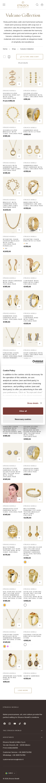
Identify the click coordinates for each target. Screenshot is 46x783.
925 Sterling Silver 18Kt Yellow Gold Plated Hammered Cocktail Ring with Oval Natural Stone (12, 595)
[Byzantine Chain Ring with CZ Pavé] (33, 223)
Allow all (23, 411)
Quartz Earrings (32, 676)
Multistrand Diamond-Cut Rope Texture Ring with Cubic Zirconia (11, 549)
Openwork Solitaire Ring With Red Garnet (12, 677)
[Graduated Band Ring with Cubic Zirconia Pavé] (33, 453)
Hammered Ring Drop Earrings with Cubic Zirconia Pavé (33, 167)
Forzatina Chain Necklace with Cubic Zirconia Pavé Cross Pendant (12, 355)
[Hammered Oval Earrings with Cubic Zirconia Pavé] (12, 300)
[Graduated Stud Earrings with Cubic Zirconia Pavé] (12, 493)
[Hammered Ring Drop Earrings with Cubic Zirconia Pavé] (33, 150)
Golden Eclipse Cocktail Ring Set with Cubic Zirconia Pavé (11, 96)
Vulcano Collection (27, 49)
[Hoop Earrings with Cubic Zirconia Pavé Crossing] (33, 337)
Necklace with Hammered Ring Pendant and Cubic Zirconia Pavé (12, 168)
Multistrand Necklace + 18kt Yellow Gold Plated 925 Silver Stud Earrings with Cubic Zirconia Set (12, 715)
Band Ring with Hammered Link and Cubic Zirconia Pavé (33, 204)
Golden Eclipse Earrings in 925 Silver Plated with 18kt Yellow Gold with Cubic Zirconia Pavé (11, 472)
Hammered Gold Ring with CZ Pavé (32, 131)
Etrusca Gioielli (9, 91)
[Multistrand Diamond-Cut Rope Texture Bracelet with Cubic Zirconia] (33, 493)
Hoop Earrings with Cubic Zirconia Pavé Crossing (33, 354)
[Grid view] (4, 56)
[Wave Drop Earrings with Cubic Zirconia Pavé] (12, 265)
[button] (4, 4)
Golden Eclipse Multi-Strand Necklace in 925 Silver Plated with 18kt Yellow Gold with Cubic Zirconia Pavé (32, 431)
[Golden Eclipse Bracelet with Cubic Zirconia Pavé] (12, 114)
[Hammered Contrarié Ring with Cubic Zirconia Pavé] (33, 300)
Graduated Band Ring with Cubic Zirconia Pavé (31, 470)
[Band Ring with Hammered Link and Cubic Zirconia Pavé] (33, 186)
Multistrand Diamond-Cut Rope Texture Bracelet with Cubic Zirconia (32, 512)
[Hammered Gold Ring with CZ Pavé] (33, 114)
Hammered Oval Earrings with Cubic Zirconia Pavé (12, 317)
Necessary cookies (23, 419)
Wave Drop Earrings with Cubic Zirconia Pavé (12, 282)
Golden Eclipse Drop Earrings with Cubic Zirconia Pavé (33, 95)
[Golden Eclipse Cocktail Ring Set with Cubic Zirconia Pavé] (12, 77)
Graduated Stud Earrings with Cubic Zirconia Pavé (12, 510)
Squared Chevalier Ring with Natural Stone (32, 636)
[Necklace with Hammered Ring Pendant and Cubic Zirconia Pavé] (12, 150)
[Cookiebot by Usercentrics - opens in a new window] (32, 361)
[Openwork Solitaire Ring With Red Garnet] (12, 660)
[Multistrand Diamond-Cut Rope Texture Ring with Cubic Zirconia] (12, 531)
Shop (14, 49)
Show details (32, 403)
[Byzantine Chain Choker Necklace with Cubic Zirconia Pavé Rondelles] (12, 223)
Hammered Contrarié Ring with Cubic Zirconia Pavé (31, 318)
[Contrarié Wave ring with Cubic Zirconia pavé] (33, 265)
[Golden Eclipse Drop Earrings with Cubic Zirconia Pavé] (33, 77)
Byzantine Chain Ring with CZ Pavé (32, 240)
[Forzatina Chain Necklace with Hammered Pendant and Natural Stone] (12, 619)
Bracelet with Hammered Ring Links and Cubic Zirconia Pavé (10, 205)
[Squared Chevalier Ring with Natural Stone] (33, 619)
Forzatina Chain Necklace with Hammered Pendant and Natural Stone (12, 637)
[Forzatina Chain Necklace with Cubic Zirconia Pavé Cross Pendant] (12, 337)
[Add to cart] (40, 84)
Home (5, 49)
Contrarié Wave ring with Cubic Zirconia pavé (31, 282)
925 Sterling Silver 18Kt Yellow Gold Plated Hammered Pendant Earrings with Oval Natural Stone (33, 551)
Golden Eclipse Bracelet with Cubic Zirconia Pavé (12, 131)
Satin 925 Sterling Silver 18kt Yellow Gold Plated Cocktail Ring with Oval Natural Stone (33, 595)
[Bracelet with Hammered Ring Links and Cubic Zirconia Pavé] (12, 186)
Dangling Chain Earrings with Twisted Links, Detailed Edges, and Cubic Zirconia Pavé (12, 430)
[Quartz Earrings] (33, 660)
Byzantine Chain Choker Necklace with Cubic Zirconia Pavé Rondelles (11, 242)
